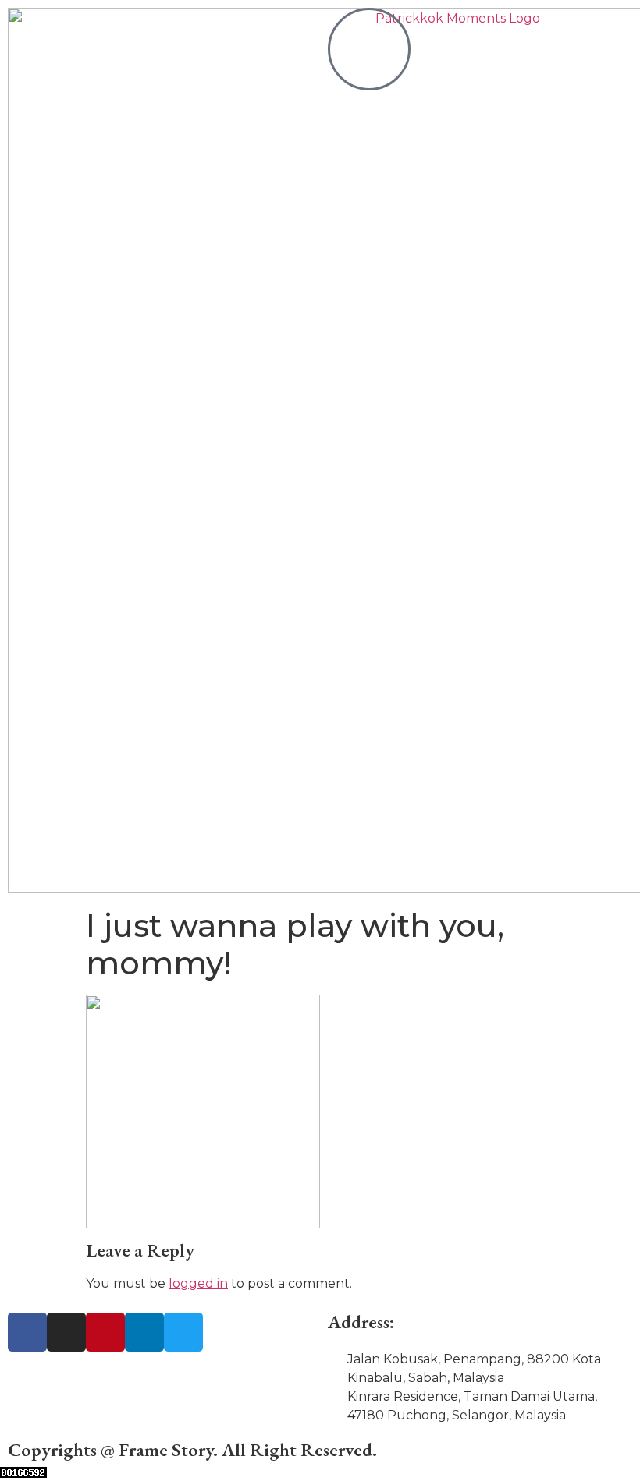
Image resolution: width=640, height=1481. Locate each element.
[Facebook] (27, 1332)
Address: (361, 1322)
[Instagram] (66, 1332)
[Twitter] (183, 1332)
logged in (198, 1283)
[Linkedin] (144, 1332)
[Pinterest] (105, 1332)
